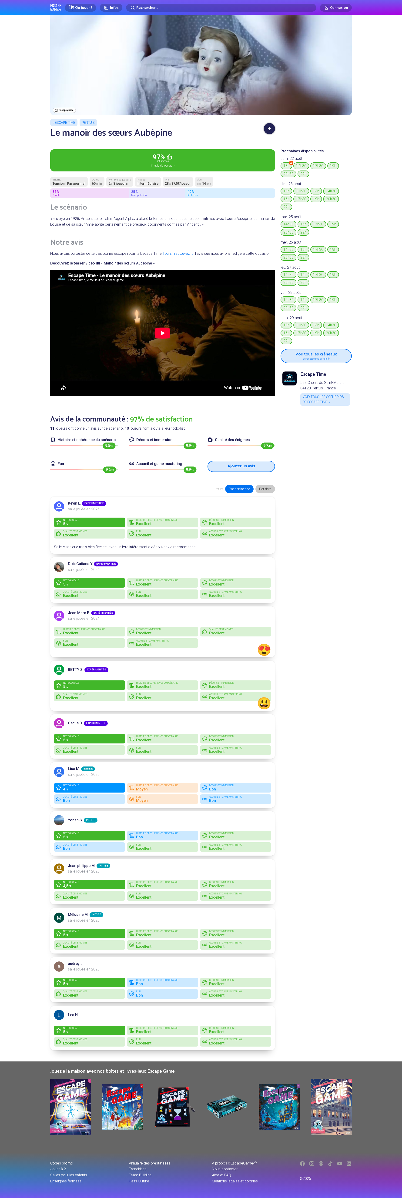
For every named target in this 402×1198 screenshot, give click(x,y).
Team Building (140, 1175)
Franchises (138, 1169)
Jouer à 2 (58, 1169)
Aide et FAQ (221, 1175)
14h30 (301, 166)
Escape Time (65, 122)
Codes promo (61, 1163)
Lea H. (73, 1015)
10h (286, 191)
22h (303, 174)
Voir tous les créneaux (316, 355)
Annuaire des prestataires (149, 1163)
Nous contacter (225, 1169)
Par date (265, 489)
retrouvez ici (184, 253)
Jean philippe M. (82, 865)
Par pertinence (239, 489)
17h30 (318, 166)
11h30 (301, 191)
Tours (167, 253)
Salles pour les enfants (68, 1175)
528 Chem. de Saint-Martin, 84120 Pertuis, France (322, 385)
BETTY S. (76, 669)
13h (286, 166)
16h (286, 199)
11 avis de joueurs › (163, 160)
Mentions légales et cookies (235, 1181)
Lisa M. (74, 768)
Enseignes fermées (65, 1181)
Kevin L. (74, 503)
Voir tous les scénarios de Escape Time (323, 399)
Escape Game (55, 7)
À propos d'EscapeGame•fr (234, 1163)
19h (333, 166)
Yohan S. (75, 820)
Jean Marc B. (79, 613)
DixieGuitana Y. (80, 564)
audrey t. (75, 963)
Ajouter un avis (241, 466)
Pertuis (88, 122)
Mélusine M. (78, 914)
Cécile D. (75, 723)
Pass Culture (139, 1181)
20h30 (288, 174)
